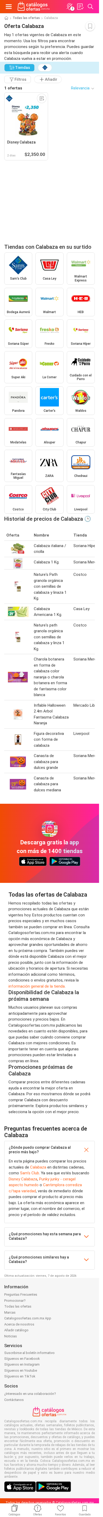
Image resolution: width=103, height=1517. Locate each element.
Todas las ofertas (26, 18)
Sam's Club (29, 1173)
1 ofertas (13, 88)
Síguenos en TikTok (19, 1376)
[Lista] (80, 6)
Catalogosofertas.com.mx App (27, 1318)
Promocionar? (15, 1301)
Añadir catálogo (16, 1330)
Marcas (10, 1312)
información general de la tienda (36, 986)
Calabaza (38, 1167)
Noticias (10, 1336)
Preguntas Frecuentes (20, 1294)
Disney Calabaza (23, 1179)
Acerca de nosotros (19, 1324)
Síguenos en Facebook (22, 1359)
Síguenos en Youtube (20, 1370)
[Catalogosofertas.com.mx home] (33, 7)
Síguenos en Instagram (22, 1364)
